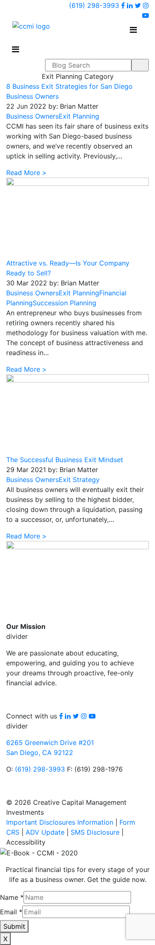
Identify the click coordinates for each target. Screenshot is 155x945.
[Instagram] (146, 5)
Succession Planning (64, 303)
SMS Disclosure (95, 832)
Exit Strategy (79, 479)
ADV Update (45, 832)
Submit (14, 926)
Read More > (26, 172)
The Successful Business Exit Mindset (64, 459)
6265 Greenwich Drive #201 (50, 742)
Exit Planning (79, 116)
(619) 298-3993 (94, 5)
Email (11, 912)
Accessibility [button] (25, 842)
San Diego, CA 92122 (39, 752)
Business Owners (32, 116)
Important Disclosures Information (59, 822)
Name (12, 897)
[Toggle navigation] (133, 30)
